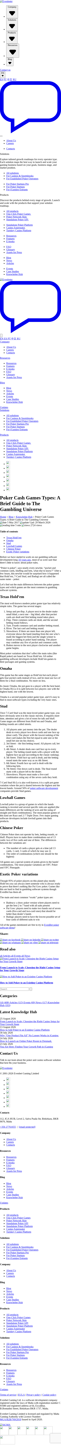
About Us (11, 140)
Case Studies (12, 271)
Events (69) (30, 1002)
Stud (8, 543)
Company (12, 7)
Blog (10, 59)
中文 (9, 79)
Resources (13, 45)
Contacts (10, 148)
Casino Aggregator (15, 227)
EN (2, 73)
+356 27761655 (8, 1127)
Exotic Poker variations (17, 551)
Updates (4, 407)
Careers (10, 143)
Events (9, 268)
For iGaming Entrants (17, 189)
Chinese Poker (13, 549)
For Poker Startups (15, 186)
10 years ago (24, 559)
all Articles (5, 955)
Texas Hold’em (13, 537)
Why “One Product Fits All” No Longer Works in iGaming (29, 1035)
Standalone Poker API (17, 219)
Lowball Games (14, 546)
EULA (21, 1394)
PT (5, 79)
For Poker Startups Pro (17, 184)
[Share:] (50, 939)
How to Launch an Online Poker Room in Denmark (26, 1041)
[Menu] (1, 136)
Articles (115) (17, 1002)
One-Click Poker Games (18, 214)
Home (3, 517)
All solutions (12, 173)
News (9, 260)
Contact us (5, 70)
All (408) (5, 1002)
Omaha (9, 540)
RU (14, 79)
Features (10, 238)
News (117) (42, 1002)
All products (12, 211)
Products (12, 33)
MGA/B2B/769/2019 (10, 1419)
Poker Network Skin (16, 216)
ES (1, 79)
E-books (10, 241)
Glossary (10, 249)
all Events (16, 955)
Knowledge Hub (14, 274)
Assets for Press (14, 252)
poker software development (44, 788)
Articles (10, 263)
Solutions (12, 20)
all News (25, 955)
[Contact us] (30, 132)
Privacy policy (33, 1394)
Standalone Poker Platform (19, 225)
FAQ (8, 246)
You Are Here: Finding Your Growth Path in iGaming (26, 1046)
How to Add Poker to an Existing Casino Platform (25, 1030)
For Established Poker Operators (22, 178)
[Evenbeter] (6, 1)
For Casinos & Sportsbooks (19, 175)
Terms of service (8, 1394)
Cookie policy (49, 1394)
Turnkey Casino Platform (18, 230)
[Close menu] (1, 335)
